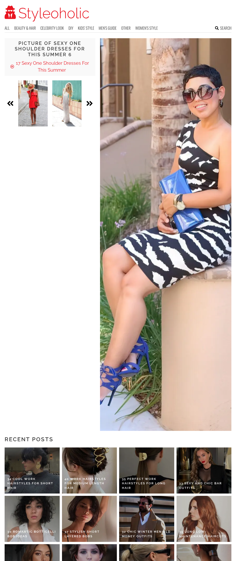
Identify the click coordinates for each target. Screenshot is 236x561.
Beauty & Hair (25, 28)
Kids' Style (86, 28)
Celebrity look (52, 28)
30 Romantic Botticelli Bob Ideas (31, 534)
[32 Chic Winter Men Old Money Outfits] (146, 519)
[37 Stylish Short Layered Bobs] (89, 519)
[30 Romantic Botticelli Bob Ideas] (32, 519)
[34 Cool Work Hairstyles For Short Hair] (32, 470)
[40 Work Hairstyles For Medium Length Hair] (89, 470)
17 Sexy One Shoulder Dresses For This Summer (52, 66)
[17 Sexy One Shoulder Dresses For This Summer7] (33, 103)
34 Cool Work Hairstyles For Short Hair (30, 483)
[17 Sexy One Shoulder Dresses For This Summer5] (67, 103)
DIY (70, 28)
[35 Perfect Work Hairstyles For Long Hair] (146, 470)
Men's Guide (108, 28)
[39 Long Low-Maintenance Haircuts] (204, 519)
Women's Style (146, 28)
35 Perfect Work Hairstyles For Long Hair (143, 483)
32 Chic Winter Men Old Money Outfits (146, 534)
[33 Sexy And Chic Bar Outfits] (204, 470)
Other (126, 28)
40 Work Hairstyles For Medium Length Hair (85, 483)
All (7, 28)
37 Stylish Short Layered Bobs (82, 534)
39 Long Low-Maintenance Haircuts (203, 534)
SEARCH (225, 28)
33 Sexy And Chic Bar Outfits (200, 486)
